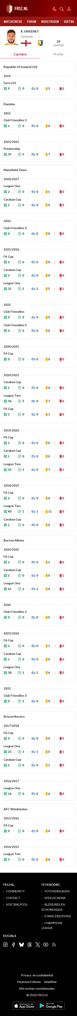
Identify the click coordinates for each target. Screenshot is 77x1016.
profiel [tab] (58, 54)
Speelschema (54, 898)
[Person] (69, 8)
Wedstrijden (50, 21)
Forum (31, 21)
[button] (62, 8)
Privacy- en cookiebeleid (37, 975)
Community (15, 891)
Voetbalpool (17, 904)
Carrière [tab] (20, 54)
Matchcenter (13, 21)
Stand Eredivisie (57, 916)
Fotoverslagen (56, 891)
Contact (13, 898)
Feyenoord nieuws (29, 981)
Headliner (50, 981)
